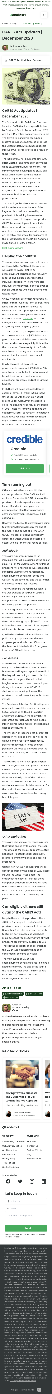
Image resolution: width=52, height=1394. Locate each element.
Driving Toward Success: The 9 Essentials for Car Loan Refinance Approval (22, 1096)
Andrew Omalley (18, 46)
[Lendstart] (17, 15)
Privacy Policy (8, 1158)
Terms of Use (8, 1162)
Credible (18, 448)
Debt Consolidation (14, 994)
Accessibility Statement (13, 1141)
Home (5, 23)
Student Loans (12, 997)
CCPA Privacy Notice (12, 1146)
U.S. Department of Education (23, 1380)
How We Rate (8, 1154)
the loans (28, 318)
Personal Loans (35, 994)
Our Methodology (10, 1167)
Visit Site (25, 468)
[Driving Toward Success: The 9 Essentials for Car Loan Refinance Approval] (22, 1074)
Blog (14, 23)
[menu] (4, 15)
